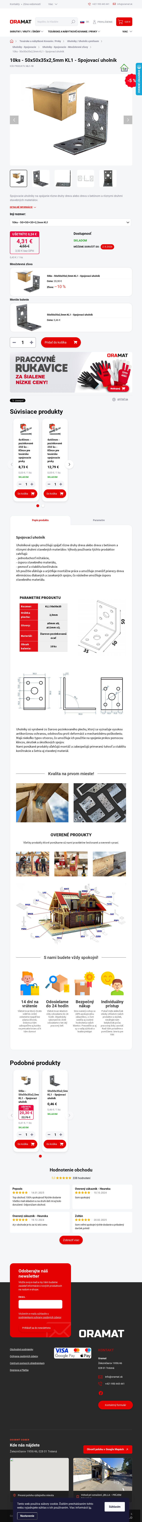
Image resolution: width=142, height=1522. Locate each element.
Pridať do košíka (55, 342)
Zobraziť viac (71, 1240)
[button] (37, 505)
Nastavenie (27, 1516)
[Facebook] (100, 1392)
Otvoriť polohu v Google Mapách (105, 1449)
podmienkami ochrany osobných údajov (40, 1317)
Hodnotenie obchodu (71, 1170)
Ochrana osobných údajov (24, 1356)
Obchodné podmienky (21, 1349)
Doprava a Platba (19, 1370)
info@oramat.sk (114, 1376)
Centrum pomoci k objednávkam (27, 1363)
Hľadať (73, 21)
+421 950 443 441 (115, 1383)
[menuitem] (27, 31)
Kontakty (15, 4)
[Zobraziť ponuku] (71, 372)
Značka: (122, 73)
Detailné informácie (21, 207)
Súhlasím (115, 1506)
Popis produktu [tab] (40, 520)
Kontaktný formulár (115, 1405)
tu (90, 1507)
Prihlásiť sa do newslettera (36, 1327)
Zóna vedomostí (32, 4)
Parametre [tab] (99, 520)
